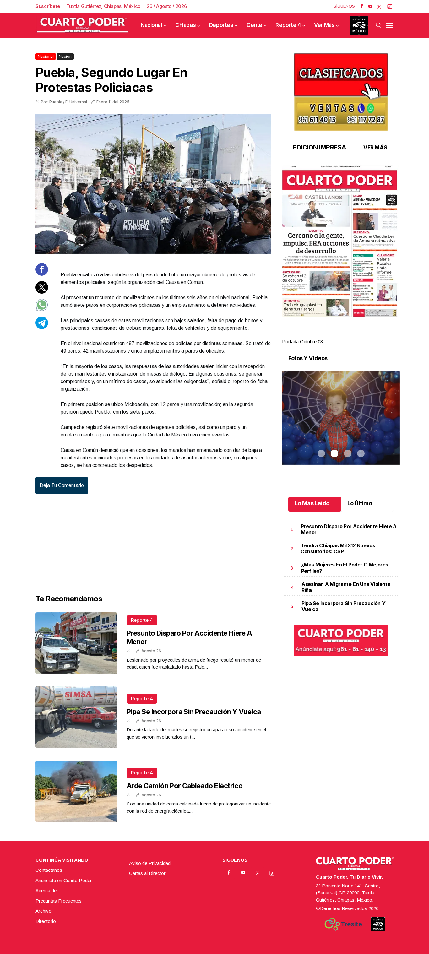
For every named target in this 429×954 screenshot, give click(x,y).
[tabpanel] (341, 255)
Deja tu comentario (62, 485)
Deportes (221, 25)
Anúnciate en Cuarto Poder (63, 880)
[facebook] (362, 6)
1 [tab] (321, 334)
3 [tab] (347, 334)
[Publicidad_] (341, 90)
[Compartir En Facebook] (41, 274)
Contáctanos (48, 870)
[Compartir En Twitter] (41, 292)
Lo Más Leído (312, 503)
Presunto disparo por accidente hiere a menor (349, 529)
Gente (254, 25)
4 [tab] (361, 334)
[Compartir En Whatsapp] (41, 309)
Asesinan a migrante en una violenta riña (345, 587)
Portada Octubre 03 (302, 341)
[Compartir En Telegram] (41, 327)
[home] (82, 25)
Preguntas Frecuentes (58, 900)
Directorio (45, 921)
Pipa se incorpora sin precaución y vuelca (194, 711)
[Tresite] (343, 924)
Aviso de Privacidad (150, 863)
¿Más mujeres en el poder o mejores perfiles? (344, 567)
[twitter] (379, 6)
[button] (341, 241)
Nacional (151, 25)
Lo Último (359, 503)
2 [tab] (334, 334)
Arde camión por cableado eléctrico (184, 786)
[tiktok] (390, 6)
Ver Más (324, 25)
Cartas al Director (147, 873)
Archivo (43, 910)
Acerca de (46, 890)
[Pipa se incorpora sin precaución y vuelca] (76, 717)
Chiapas (185, 25)
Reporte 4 (288, 25)
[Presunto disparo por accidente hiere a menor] (76, 643)
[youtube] (370, 6)
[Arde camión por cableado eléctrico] (76, 791)
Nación (65, 56)
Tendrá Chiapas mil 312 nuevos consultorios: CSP (338, 548)
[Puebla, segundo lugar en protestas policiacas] (153, 184)
